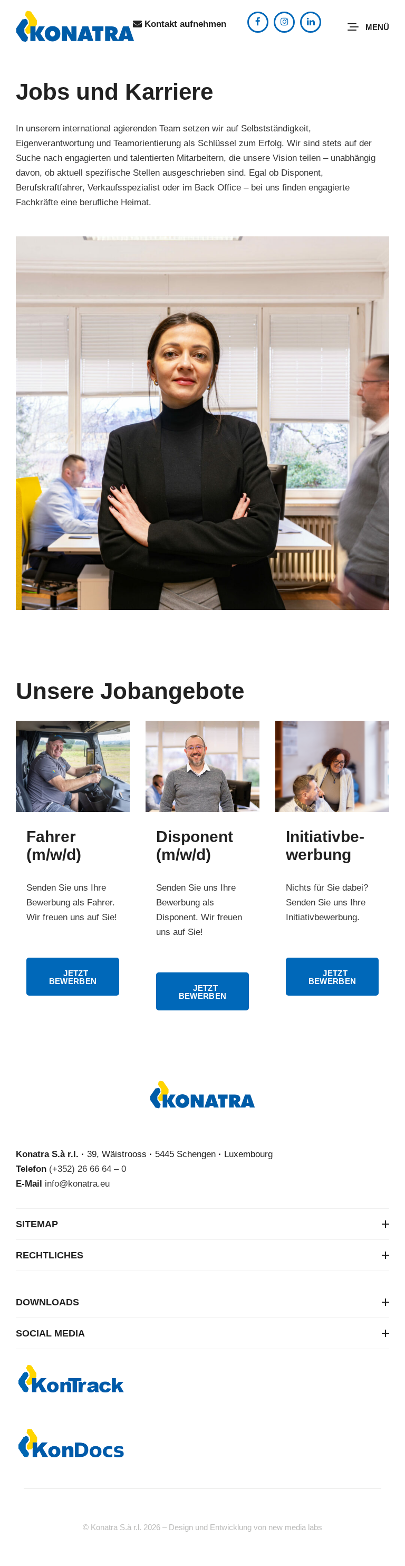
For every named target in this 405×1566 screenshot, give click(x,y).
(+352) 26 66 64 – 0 (87, 1169)
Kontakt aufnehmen (184, 24)
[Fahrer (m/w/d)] (73, 766)
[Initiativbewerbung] (332, 766)
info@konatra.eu (77, 1184)
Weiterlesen (86, 973)
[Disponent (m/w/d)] (202, 766)
